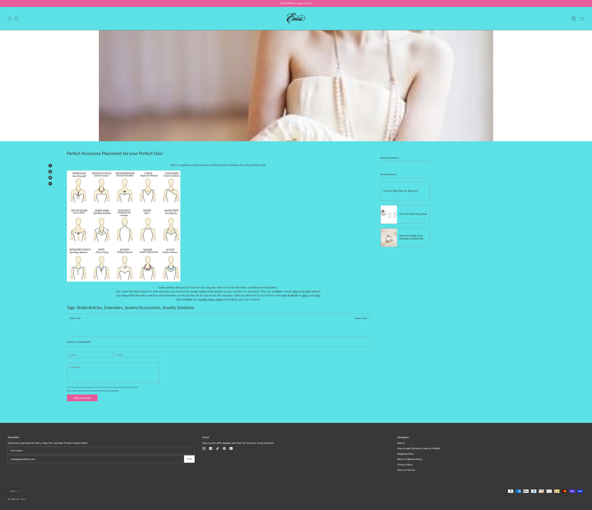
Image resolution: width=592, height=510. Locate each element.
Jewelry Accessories (142, 307)
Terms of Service (128, 387)
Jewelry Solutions (178, 307)
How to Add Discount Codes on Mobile (418, 448)
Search (401, 442)
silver (295, 291)
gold (307, 291)
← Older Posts (74, 318)
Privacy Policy (112, 387)
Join (189, 459)
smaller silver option (211, 299)
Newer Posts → (362, 318)
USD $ (13, 491)
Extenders (113, 307)
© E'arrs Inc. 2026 (16, 499)
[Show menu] (10, 18)
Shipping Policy (405, 453)
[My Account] (573, 18)
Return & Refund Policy (409, 459)
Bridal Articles (89, 307)
